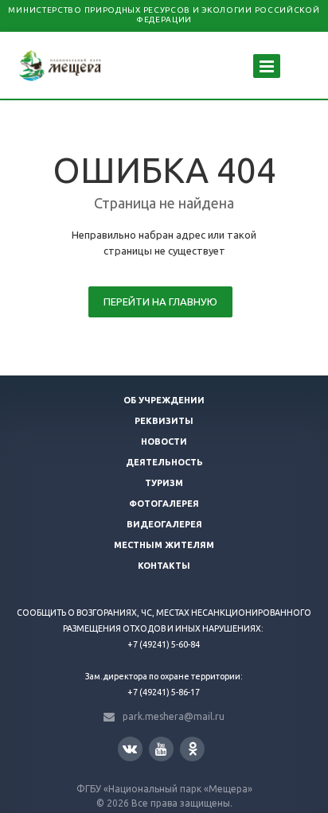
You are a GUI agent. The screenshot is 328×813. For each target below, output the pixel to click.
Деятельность (164, 462)
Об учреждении (164, 400)
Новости (164, 441)
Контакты (164, 565)
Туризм (164, 483)
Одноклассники (192, 749)
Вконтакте (130, 749)
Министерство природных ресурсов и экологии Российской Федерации (163, 15)
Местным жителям (164, 545)
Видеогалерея (164, 524)
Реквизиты (164, 421)
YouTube (161, 749)
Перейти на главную (160, 301)
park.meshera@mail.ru (174, 716)
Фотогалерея (164, 503)
